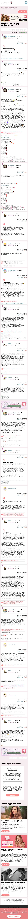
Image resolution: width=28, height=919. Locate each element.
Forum (2, 7)
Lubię (22, 43)
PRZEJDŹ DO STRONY (14, 916)
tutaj (3, 791)
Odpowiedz (22, 11)
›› (25, 30)
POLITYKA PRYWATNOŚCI (16, 907)
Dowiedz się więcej (14, 913)
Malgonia (10, 63)
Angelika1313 (11, 89)
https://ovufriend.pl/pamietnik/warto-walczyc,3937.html (12, 58)
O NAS (9, 907)
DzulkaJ (10, 243)
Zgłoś (25, 43)
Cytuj (18, 43)
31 (15, 29)
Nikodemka (10, 307)
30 (13, 29)
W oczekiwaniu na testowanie (11, 7)
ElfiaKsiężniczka (11, 36)
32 (17, 29)
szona (9, 214)
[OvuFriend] (6, 3)
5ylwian (10, 377)
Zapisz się (12, 795)
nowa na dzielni (11, 412)
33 (19, 29)
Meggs (9, 343)
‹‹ (9, 30)
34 (21, 29)
